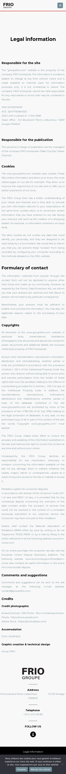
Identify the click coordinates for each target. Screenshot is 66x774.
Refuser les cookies (40, 769)
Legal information (33, 751)
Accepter (21, 769)
